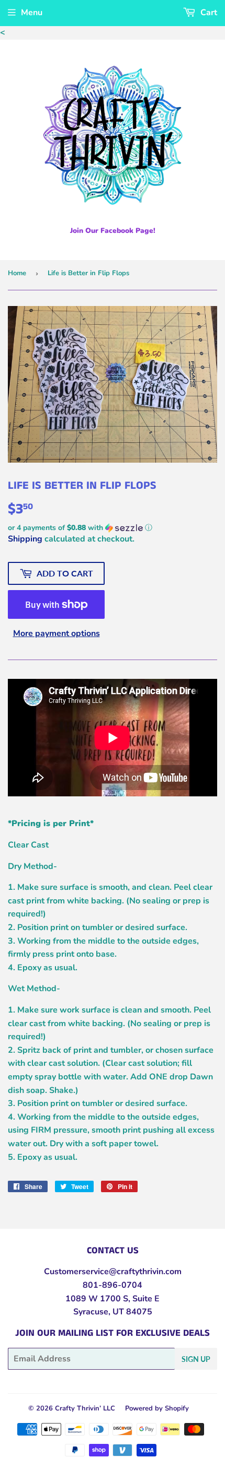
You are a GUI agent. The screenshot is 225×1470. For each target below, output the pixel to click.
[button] (112, 528)
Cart (207, 12)
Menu (31, 12)
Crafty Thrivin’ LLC (85, 1408)
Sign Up (196, 1359)
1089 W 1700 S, (97, 1298)
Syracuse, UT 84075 (112, 1312)
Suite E (145, 1298)
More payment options (56, 633)
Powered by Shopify (157, 1408)
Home (17, 273)
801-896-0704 (112, 1285)
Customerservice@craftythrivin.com (113, 1271)
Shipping (25, 539)
